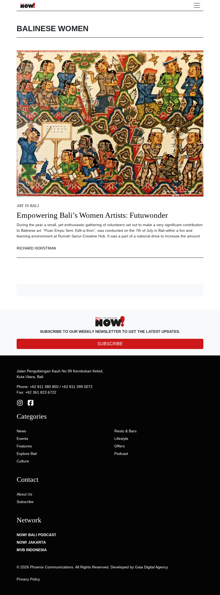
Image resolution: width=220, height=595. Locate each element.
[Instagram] (20, 402)
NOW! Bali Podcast (36, 535)
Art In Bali (28, 206)
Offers (119, 446)
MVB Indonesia (32, 550)
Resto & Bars (125, 431)
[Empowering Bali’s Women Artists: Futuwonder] (110, 123)
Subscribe (25, 502)
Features (24, 446)
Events (22, 438)
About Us (24, 494)
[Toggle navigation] (196, 5)
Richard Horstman (36, 248)
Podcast (121, 453)
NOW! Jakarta (31, 542)
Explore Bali (27, 453)
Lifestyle (121, 438)
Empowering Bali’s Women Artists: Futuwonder (92, 215)
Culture (23, 461)
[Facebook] (30, 402)
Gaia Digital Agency (151, 567)
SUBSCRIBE (110, 343)
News (21, 431)
